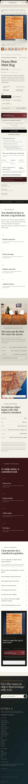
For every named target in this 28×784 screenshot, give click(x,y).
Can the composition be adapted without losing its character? (11, 560)
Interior (8, 44)
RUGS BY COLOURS (4, 728)
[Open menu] (2, 2)
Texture (13, 44)
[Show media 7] (22, 49)
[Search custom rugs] (23, 2)
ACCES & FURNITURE (5, 734)
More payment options (14, 134)
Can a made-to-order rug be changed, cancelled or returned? (10, 599)
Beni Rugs (3, 741)
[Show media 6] (19, 49)
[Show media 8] (26, 49)
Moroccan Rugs (4, 720)
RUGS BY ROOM (4, 732)
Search (2, 751)
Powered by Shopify (4, 781)
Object (3, 44)
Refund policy (3, 755)
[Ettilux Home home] (12, 2)
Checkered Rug (4, 740)
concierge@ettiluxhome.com (7, 714)
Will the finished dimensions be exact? (11, 605)
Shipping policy (8, 148)
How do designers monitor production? (11, 576)
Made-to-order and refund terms (16, 148)
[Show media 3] (9, 49)
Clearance (3, 745)
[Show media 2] (6, 49)
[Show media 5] (16, 49)
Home (2, 54)
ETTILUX (7, 708)
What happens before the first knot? (10, 581)
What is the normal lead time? (8, 585)
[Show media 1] (2, 49)
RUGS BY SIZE (3, 730)
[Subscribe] (26, 768)
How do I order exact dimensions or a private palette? (12, 571)
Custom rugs (8, 54)
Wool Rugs (3, 743)
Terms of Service (4, 753)
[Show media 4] (12, 49)
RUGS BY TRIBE (3, 724)
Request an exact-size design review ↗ (12, 174)
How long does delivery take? (8, 590)
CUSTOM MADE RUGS (5, 722)
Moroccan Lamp (4, 736)
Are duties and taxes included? (9, 594)
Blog (1, 737)
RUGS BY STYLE (4, 726)
